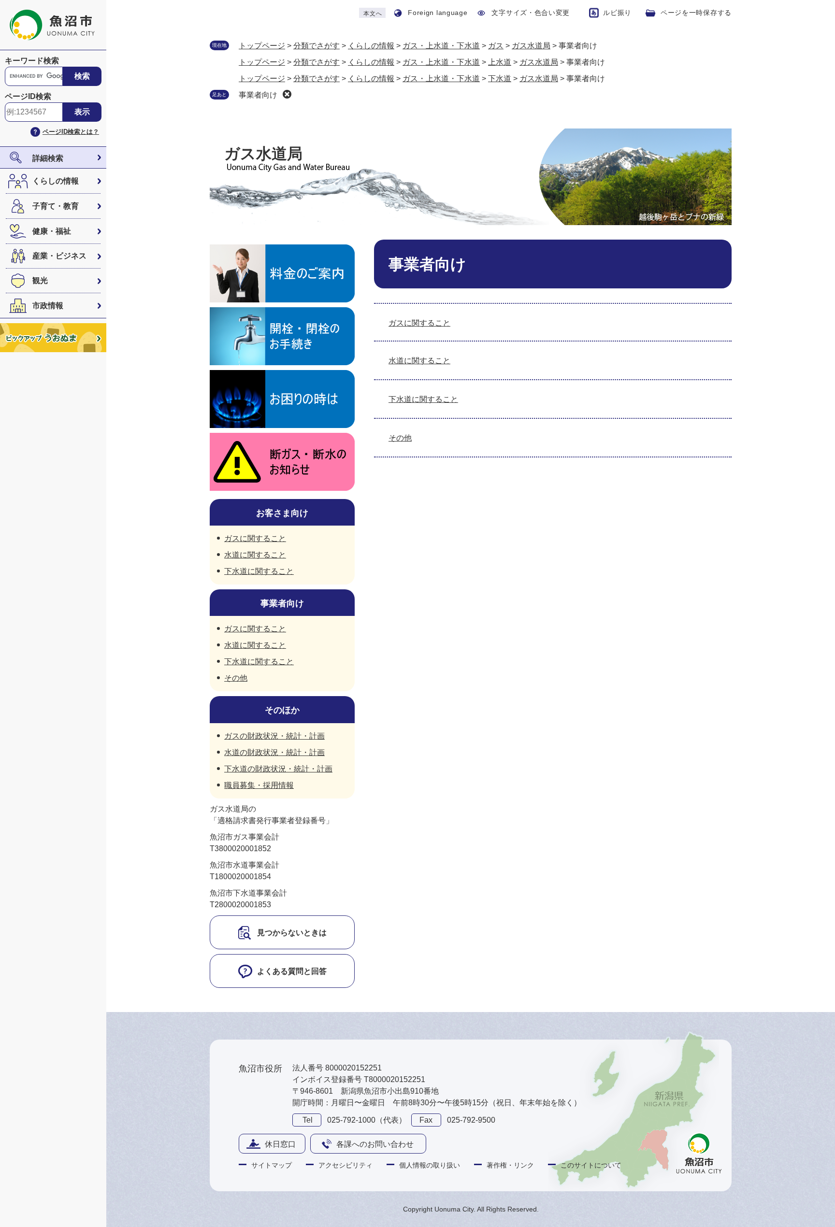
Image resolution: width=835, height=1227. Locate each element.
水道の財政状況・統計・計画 (274, 752)
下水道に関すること (423, 399)
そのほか (282, 710)
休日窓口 (280, 1144)
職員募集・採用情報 (259, 785)
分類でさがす (316, 46)
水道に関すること (419, 361)
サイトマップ (271, 1165)
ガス (496, 46)
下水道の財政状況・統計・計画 (278, 769)
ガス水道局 (531, 46)
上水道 (499, 62)
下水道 (499, 78)
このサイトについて (591, 1165)
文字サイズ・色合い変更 (530, 12)
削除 (287, 94)
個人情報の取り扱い (429, 1165)
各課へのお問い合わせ (375, 1144)
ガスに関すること (419, 323)
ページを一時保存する (696, 12)
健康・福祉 (51, 231)
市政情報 (47, 305)
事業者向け (258, 95)
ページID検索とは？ (71, 131)
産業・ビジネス (59, 256)
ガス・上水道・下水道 (441, 46)
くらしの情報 (55, 181)
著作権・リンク (510, 1165)
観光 (40, 280)
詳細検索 (47, 158)
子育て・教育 (55, 206)
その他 (400, 438)
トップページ (262, 46)
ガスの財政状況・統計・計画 (274, 736)
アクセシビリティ (345, 1165)
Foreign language (437, 12)
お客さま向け (282, 513)
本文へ (372, 13)
